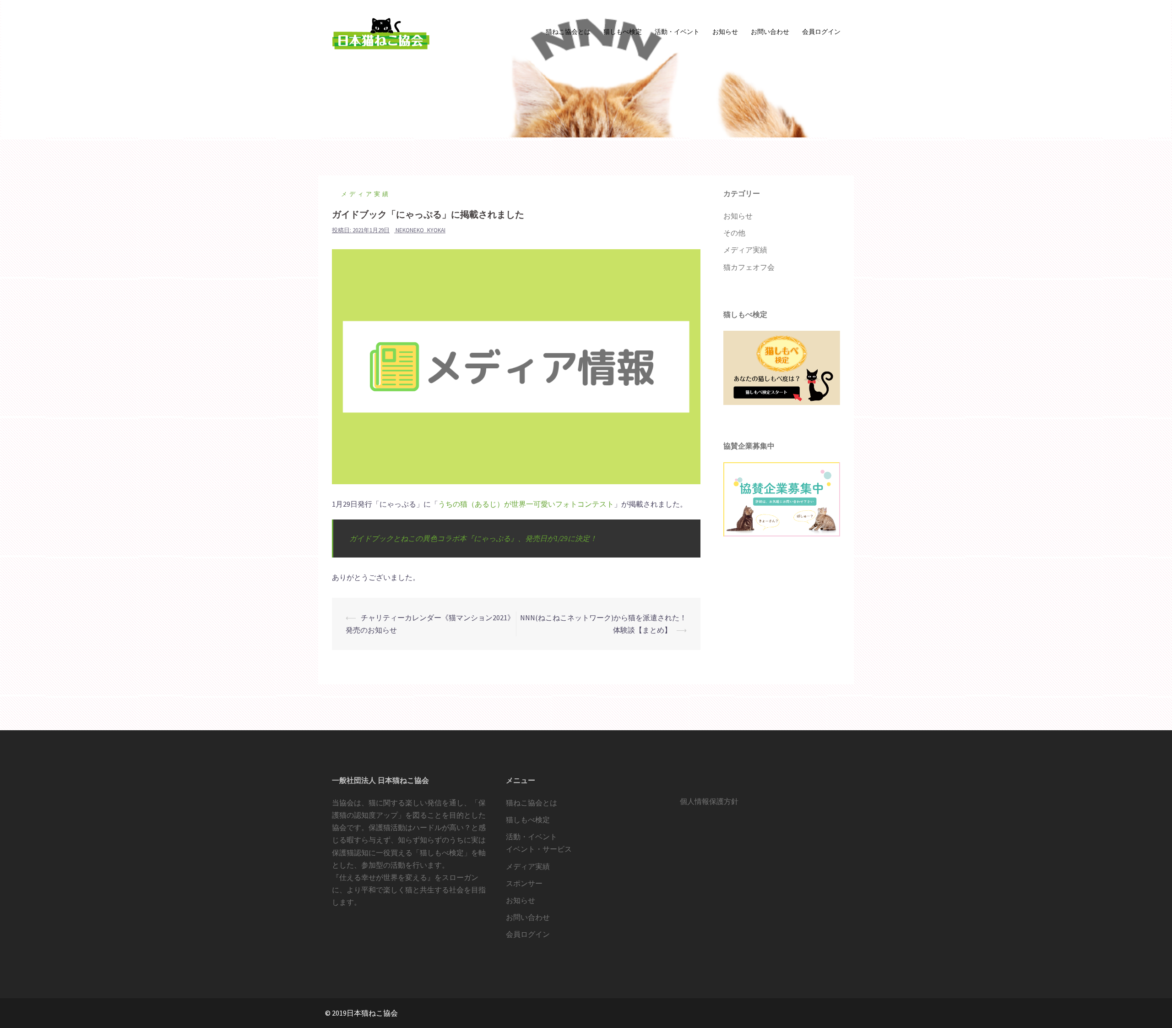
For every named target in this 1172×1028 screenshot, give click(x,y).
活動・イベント (677, 31)
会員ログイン (821, 31)
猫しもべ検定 (622, 31)
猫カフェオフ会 (749, 267)
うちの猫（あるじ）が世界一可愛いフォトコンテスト (526, 504)
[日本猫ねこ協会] (379, 31)
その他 (734, 232)
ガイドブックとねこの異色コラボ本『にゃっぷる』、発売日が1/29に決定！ (473, 538)
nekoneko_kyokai (420, 230)
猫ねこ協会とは (568, 31)
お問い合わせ (770, 31)
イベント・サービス (539, 848)
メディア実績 (366, 194)
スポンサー (524, 883)
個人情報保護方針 (709, 801)
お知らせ (725, 31)
